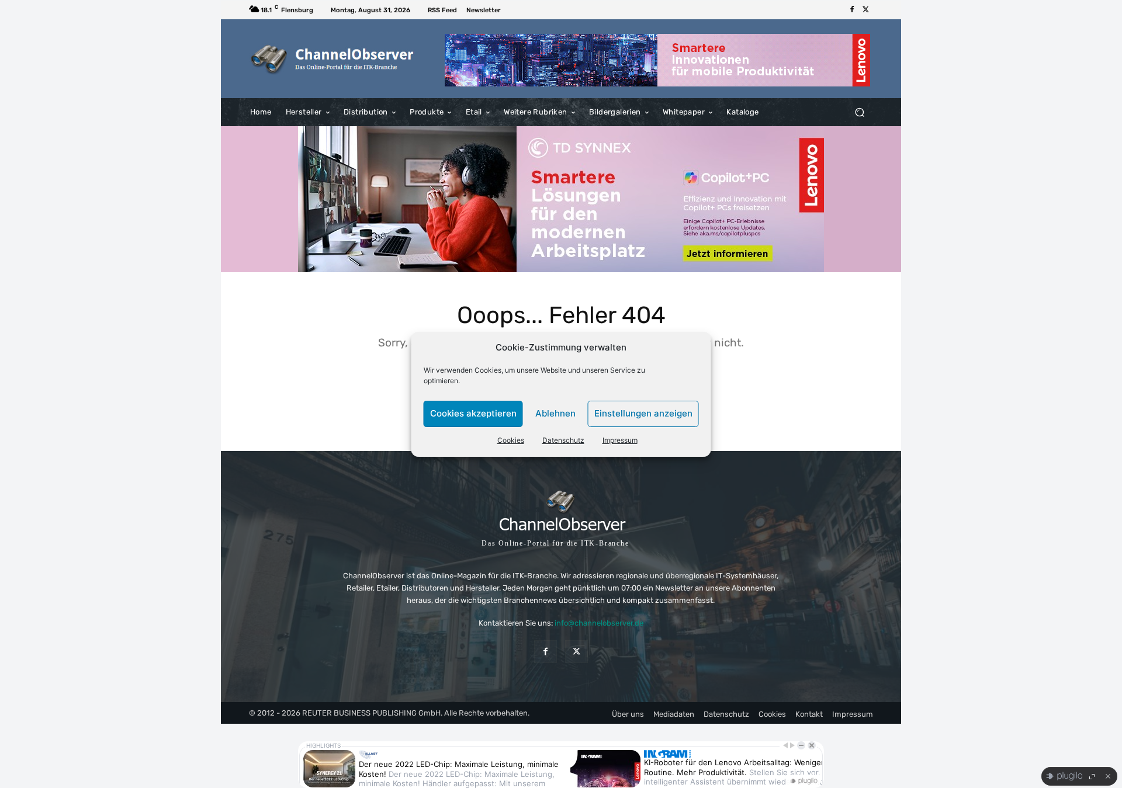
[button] (859, 112)
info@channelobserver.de (599, 623)
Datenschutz (563, 440)
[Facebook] (852, 10)
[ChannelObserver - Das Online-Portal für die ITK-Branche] (333, 59)
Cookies (510, 440)
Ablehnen (555, 413)
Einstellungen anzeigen (643, 413)
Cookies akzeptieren (473, 413)
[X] (866, 10)
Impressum (620, 440)
